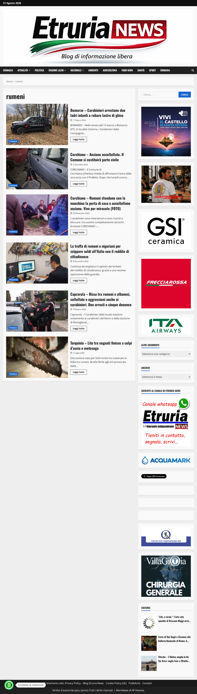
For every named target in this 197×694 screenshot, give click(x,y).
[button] (193, 70)
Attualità (23, 70)
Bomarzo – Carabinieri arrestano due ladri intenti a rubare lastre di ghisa (37, 124)
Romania (165, 70)
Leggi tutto (80, 140)
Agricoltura (110, 70)
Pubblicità (134, 683)
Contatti (147, 683)
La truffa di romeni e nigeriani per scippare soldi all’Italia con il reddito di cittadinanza (37, 263)
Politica (39, 70)
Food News (127, 70)
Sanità (141, 70)
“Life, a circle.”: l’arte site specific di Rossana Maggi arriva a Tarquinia (174, 619)
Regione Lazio (56, 70)
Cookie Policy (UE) (116, 683)
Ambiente (93, 70)
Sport (152, 70)
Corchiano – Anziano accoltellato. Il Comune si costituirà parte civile (37, 168)
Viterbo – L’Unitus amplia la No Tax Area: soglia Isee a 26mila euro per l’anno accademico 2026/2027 (173, 659)
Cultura (145, 608)
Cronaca (8, 70)
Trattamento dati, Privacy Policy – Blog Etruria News (74, 683)
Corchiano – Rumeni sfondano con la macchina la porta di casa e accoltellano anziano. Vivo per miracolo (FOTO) (37, 215)
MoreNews (122, 690)
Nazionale (75, 70)
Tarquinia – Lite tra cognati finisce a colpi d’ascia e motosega (37, 357)
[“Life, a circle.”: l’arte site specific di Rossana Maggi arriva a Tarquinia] (149, 623)
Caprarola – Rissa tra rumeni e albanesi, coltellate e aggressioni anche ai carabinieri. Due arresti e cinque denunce (37, 311)
